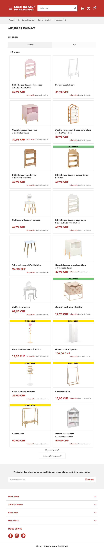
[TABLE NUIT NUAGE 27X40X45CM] (30, 249)
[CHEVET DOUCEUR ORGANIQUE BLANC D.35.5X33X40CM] (73, 249)
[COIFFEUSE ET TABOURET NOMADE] (30, 204)
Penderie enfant (62, 391)
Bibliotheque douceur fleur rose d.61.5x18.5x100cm (27, 86)
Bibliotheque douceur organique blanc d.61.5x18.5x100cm (70, 221)
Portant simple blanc (64, 84)
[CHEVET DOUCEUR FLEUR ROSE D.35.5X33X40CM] (30, 114)
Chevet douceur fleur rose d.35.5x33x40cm (24, 131)
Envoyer (89, 479)
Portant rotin (18, 433)
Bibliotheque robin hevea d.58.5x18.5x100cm (24, 176)
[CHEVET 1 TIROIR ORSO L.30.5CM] (73, 291)
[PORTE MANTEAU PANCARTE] (30, 375)
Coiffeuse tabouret (21, 307)
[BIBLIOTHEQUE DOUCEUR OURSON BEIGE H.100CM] (73, 159)
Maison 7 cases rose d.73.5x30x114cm (64, 435)
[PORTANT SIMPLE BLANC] (73, 69)
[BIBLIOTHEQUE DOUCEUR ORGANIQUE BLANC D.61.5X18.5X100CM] (73, 204)
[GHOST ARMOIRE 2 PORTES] (73, 333)
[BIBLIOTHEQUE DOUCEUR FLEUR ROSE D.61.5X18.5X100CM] (30, 69)
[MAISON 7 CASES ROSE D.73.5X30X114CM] (73, 417)
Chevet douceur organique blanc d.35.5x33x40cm (70, 266)
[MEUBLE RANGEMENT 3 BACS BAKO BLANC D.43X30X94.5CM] (73, 114)
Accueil (11, 20)
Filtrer (30, 44)
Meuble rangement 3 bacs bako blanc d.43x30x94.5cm (73, 131)
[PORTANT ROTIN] (30, 417)
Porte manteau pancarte (23, 391)
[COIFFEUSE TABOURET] (30, 291)
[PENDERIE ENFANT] (73, 375)
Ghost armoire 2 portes (66, 349)
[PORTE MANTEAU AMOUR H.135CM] (30, 333)
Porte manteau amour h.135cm (26, 349)
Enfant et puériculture (26, 20)
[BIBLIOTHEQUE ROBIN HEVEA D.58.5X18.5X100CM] (30, 159)
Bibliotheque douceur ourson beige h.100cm (71, 176)
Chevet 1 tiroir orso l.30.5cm (68, 307)
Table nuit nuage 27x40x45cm (26, 265)
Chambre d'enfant (44, 20)
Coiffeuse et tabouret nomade (26, 220)
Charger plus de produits (52, 456)
